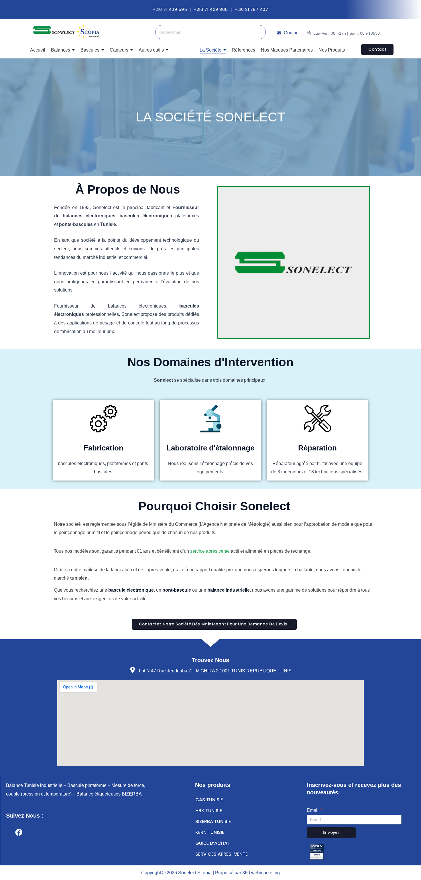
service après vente (210, 551)
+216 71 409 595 (170, 9)
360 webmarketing (261, 872)
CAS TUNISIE (209, 799)
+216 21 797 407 (251, 9)
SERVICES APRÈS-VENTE (221, 854)
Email (313, 810)
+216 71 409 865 (211, 9)
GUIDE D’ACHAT (212, 843)
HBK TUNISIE (208, 810)
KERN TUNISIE (209, 832)
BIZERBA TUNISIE (213, 821)
